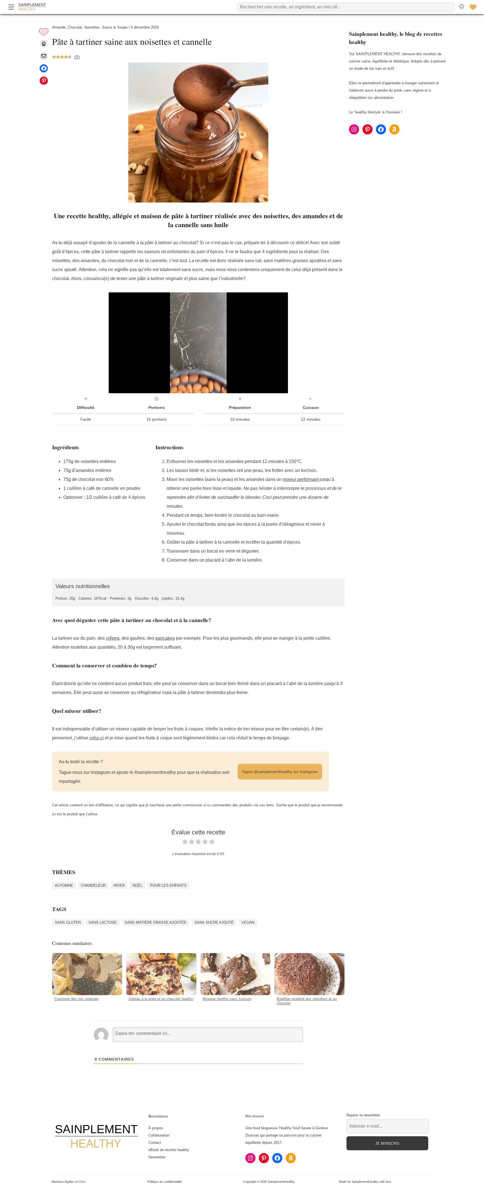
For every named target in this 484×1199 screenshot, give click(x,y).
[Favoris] (472, 7)
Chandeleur (93, 885)
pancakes (165, 638)
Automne (64, 885)
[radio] (185, 843)
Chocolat (75, 27)
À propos (155, 1128)
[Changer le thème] (461, 7)
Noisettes (92, 27)
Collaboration (158, 1135)
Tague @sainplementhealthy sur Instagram (280, 771)
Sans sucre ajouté (214, 922)
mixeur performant (300, 479)
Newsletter (157, 1157)
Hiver (119, 885)
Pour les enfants (168, 885)
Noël (137, 885)
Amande (59, 27)
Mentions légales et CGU (68, 1181)
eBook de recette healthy (168, 1150)
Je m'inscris (387, 1143)
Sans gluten (68, 922)
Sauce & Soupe (114, 27)
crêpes (112, 638)
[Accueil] (32, 7)
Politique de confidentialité (164, 1181)
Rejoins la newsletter (363, 1115)
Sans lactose (103, 922)
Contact (154, 1142)
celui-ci (96, 737)
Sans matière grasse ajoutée (156, 922)
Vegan (247, 922)
